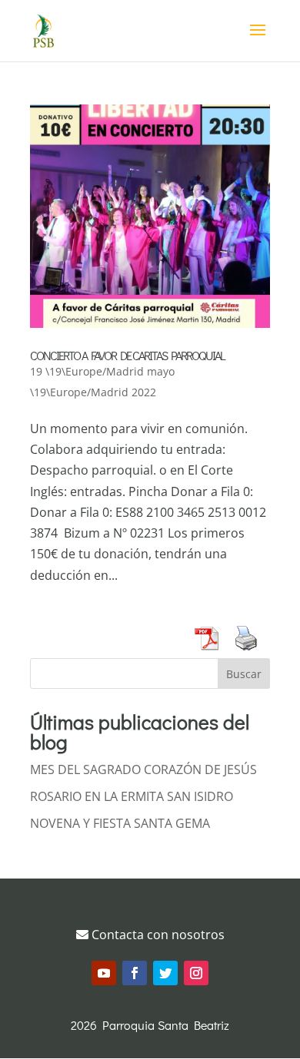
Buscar (244, 674)
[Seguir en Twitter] (165, 973)
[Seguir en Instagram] (196, 973)
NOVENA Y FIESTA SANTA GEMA (120, 823)
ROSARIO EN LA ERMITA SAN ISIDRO (131, 796)
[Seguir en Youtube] (104, 973)
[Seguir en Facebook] (134, 973)
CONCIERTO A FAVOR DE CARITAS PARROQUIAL (127, 355)
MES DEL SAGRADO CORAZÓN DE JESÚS (143, 769)
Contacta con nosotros (156, 934)
